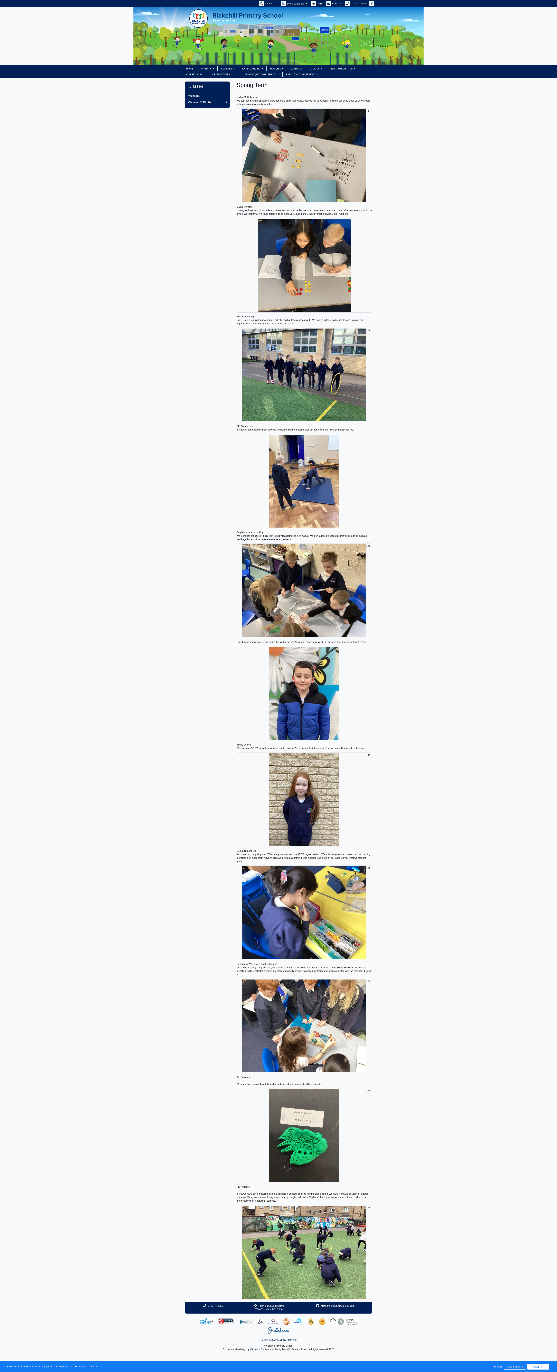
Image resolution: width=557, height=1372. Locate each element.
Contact (316, 68)
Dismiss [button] (498, 1366)
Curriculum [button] (194, 74)
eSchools (255, 1349)
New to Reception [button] (341, 68)
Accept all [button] (538, 1366)
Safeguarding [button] (251, 68)
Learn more (92, 1366)
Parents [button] (206, 68)
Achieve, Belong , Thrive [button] (261, 74)
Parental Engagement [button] (301, 74)
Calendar (297, 68)
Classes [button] (227, 68)
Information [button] (220, 74)
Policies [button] (276, 68)
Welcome (194, 95)
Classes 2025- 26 (199, 102)
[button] (240, 155)
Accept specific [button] (515, 1366)
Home (189, 68)
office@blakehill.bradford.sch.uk (337, 1306)
